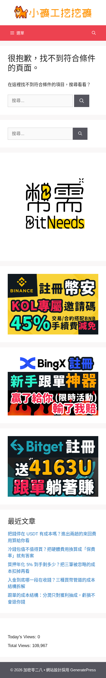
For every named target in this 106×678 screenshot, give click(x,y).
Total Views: (20, 645)
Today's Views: (23, 636)
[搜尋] (81, 101)
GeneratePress (83, 670)
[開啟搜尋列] (94, 33)
